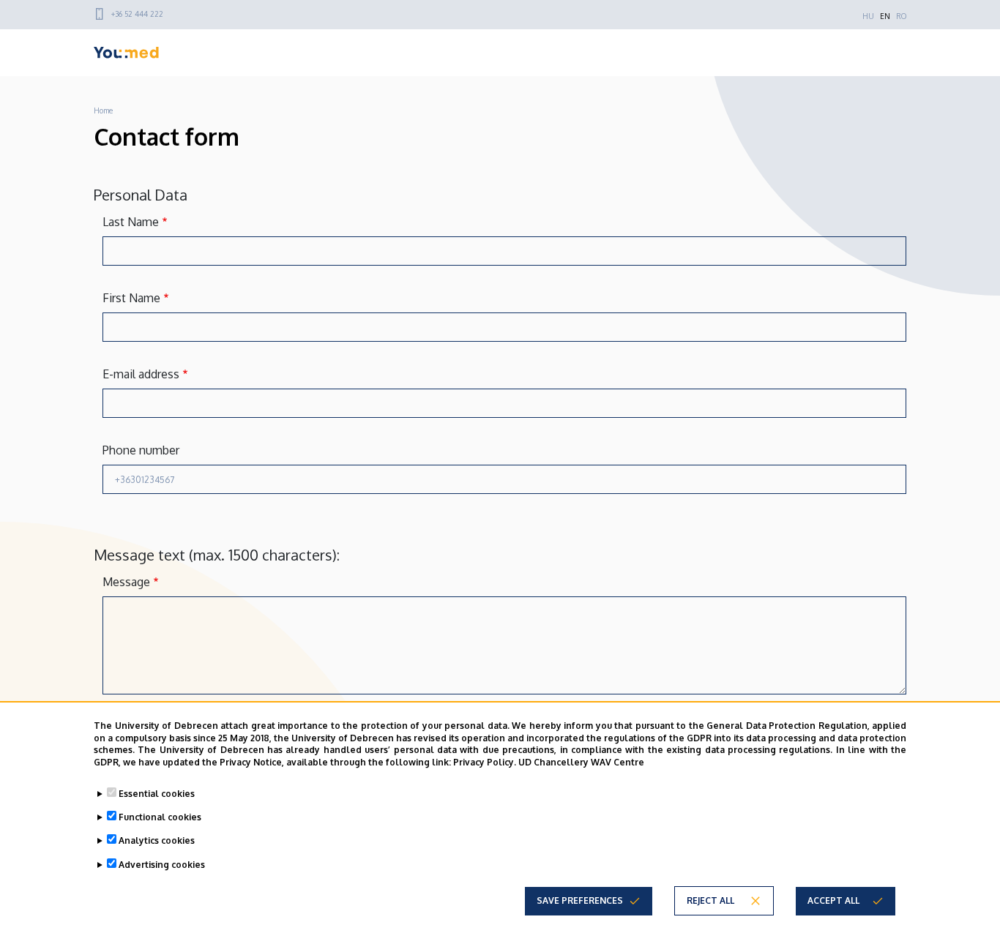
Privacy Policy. (484, 762)
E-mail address (140, 374)
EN (885, 16)
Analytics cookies (157, 840)
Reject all (710, 900)
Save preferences (580, 900)
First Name (131, 298)
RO (901, 16)
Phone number (140, 450)
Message (126, 581)
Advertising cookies (162, 863)
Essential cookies (157, 793)
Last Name (130, 221)
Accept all (833, 900)
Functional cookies (160, 817)
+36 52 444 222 (137, 14)
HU (868, 16)
